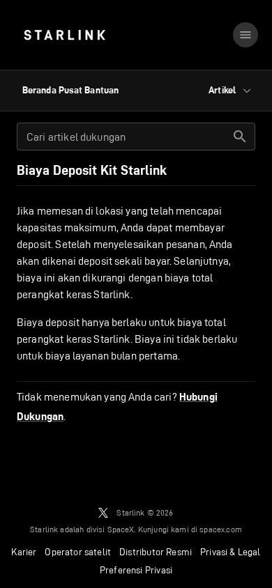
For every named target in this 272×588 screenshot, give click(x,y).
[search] (240, 136)
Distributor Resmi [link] (155, 551)
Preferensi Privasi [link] (136, 569)
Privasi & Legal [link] (230, 551)
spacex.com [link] (220, 529)
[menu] (245, 34)
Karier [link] (23, 551)
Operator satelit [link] (78, 551)
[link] (64, 35)
